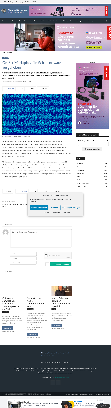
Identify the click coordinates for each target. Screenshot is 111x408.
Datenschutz (56, 212)
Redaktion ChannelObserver (13, 81)
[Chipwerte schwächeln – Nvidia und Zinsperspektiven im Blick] (12, 291)
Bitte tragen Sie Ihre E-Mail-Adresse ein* (93, 141)
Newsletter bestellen (92, 149)
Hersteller (10, 52)
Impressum (66, 212)
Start (3, 52)
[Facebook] (105, 2)
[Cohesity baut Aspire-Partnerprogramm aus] (37, 291)
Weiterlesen (7, 328)
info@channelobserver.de (62, 377)
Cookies (46, 212)
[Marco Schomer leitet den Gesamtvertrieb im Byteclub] (61, 291)
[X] (107, 2)
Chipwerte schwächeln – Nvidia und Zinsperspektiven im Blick (11, 303)
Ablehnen (54, 208)
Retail (53, 309)
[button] (106, 21)
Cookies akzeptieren (39, 208)
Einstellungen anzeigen (71, 208)
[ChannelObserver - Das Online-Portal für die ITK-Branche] (14, 11)
